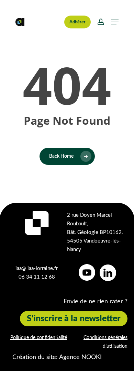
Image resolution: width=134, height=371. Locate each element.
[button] (115, 22)
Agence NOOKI (80, 357)
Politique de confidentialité (38, 337)
